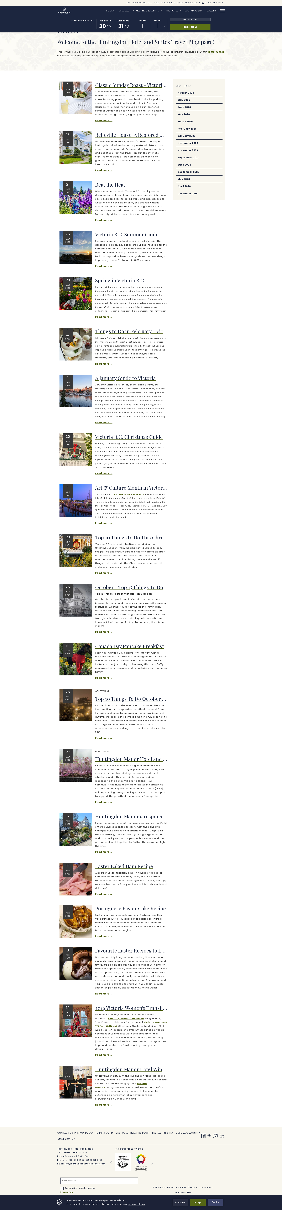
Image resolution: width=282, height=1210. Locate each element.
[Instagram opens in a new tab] (215, 1135)
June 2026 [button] (184, 107)
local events (216, 51)
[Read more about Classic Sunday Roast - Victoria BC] (75, 97)
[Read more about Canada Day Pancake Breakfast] (75, 658)
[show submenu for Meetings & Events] (162, 11)
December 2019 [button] (188, 193)
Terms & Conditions (108, 1132)
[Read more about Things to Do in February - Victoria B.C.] (75, 344)
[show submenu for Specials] (132, 11)
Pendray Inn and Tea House (126, 1018)
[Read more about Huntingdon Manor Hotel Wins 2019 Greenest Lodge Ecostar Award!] (75, 1082)
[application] (141, 1202)
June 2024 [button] (184, 164)
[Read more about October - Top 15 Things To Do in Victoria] (75, 600)
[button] (106, 24)
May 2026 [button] (184, 114)
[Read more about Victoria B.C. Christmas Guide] (75, 449)
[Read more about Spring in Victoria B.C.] (75, 293)
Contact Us (65, 1132)
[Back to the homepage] (64, 11)
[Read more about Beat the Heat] (75, 197)
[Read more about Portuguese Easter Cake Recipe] (75, 921)
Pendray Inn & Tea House (166, 1133)
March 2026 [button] (185, 121)
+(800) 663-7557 (75, 1160)
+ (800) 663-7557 (213, 2)
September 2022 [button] (188, 171)
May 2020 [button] (184, 179)
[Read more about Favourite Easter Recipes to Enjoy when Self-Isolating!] (75, 963)
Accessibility (191, 1132)
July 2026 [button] (184, 100)
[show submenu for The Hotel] (181, 11)
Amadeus (207, 1187)
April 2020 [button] (184, 186)
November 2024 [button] (188, 150)
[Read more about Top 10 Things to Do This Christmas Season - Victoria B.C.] (75, 550)
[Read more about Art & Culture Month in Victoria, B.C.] (75, 500)
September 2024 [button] (188, 157)
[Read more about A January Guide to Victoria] (75, 390)
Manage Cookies (183, 1192)
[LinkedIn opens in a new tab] (222, 1135)
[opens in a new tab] (123, 1161)
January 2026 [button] (186, 135)
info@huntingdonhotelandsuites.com (85, 1163)
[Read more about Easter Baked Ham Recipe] (75, 879)
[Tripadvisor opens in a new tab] (209, 1135)
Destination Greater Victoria (129, 494)
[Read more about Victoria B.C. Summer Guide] (75, 247)
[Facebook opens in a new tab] (203, 1135)
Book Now (190, 27)
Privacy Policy (84, 1132)
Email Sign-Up (66, 1138)
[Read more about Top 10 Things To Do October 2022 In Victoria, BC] (75, 704)
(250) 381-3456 (94, 1160)
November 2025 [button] (188, 143)
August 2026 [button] (186, 92)
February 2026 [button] (187, 128)
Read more (102, 120)
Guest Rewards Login (135, 1132)
